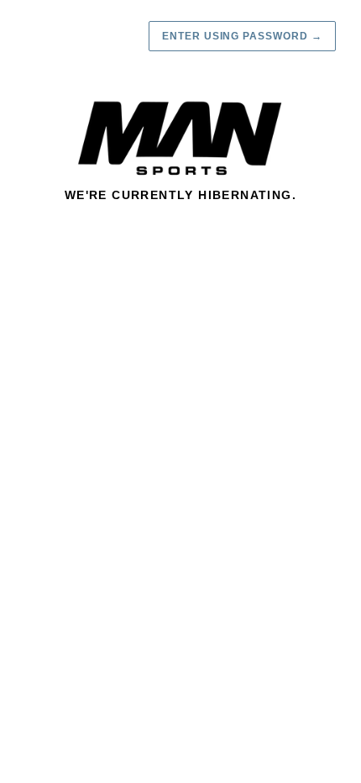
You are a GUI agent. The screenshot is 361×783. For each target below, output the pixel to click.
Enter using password (242, 36)
